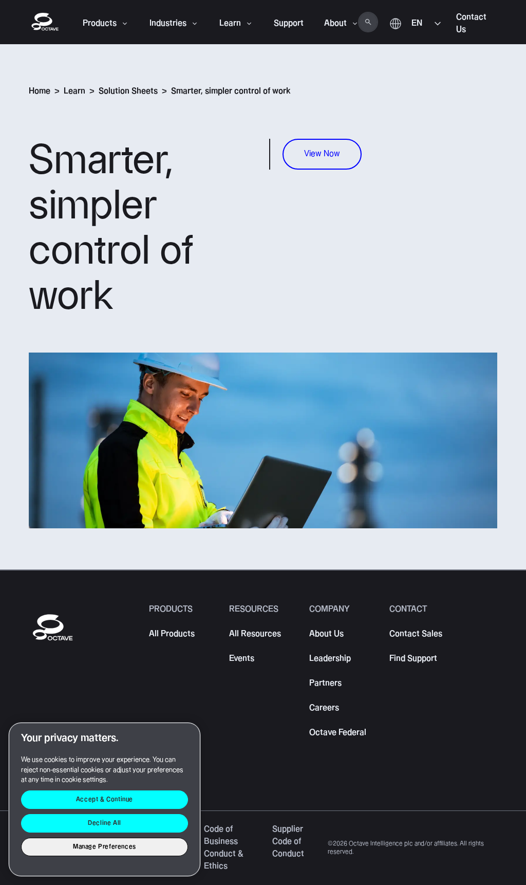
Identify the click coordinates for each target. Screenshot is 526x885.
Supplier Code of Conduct (288, 841)
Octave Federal (337, 732)
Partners (325, 683)
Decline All (104, 823)
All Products (172, 634)
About (335, 23)
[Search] (368, 22)
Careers (324, 708)
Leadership (330, 658)
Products (100, 23)
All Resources (255, 634)
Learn (230, 23)
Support (289, 23)
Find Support (413, 658)
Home (39, 91)
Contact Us (471, 23)
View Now (322, 154)
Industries (167, 23)
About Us (326, 634)
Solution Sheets (128, 91)
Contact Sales (415, 634)
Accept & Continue (104, 799)
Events (241, 658)
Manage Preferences (104, 847)
